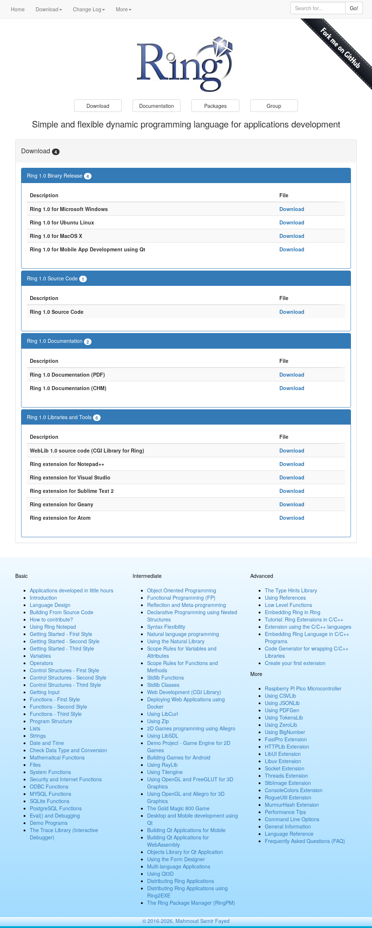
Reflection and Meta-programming (186, 604)
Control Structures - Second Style (68, 677)
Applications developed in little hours (71, 590)
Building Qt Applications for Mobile (186, 830)
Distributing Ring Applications (180, 880)
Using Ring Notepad (53, 626)
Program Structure (51, 721)
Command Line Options (292, 819)
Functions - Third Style (56, 713)
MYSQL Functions (50, 793)
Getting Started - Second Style (65, 641)
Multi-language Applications (178, 866)
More (122, 9)
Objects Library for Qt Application (185, 851)
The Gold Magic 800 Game (178, 808)
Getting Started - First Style (61, 633)
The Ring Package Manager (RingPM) (191, 902)
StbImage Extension (288, 782)
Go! (354, 8)
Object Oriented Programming (181, 590)
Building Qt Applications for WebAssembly (178, 841)
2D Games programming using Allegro (191, 728)
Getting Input (45, 692)
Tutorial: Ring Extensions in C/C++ (304, 619)
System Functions (50, 771)
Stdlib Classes (163, 684)
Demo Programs (49, 822)
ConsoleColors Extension (294, 790)
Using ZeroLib (281, 724)
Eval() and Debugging (55, 815)
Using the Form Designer (176, 859)
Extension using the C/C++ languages (308, 626)
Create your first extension (295, 662)
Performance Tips (285, 811)
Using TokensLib (284, 717)
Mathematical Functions (57, 757)
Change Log (87, 9)
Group (274, 105)
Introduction (43, 597)
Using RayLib (162, 764)
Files (35, 764)
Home (18, 9)
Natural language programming (183, 633)
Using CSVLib (280, 695)
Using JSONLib (282, 702)
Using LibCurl (162, 713)
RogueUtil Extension (288, 797)
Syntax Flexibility (166, 626)
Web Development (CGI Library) (184, 692)
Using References (285, 597)
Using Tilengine (165, 771)
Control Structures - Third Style (65, 684)
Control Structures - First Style (64, 670)
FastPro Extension (286, 739)
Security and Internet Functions (66, 779)
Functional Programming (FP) (181, 597)
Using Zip (158, 721)
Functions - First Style (55, 699)
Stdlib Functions (165, 677)
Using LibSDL (162, 735)
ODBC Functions (49, 786)
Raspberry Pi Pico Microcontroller (303, 688)
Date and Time (47, 742)
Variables (40, 655)
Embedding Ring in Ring (292, 612)
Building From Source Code (61, 612)
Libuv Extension (283, 761)
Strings (38, 735)
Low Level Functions (288, 604)
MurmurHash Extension (292, 804)
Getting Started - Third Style (62, 648)
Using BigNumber (285, 731)
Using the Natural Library (176, 641)
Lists (35, 728)
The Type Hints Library (291, 590)
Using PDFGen (282, 710)
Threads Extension (286, 775)
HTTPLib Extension (287, 746)
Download (47, 9)
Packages (215, 105)
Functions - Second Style (58, 706)
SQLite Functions (49, 801)
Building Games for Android (178, 757)
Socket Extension (284, 768)
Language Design (50, 604)
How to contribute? (51, 619)
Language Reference (289, 833)
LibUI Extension (283, 753)
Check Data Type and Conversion (68, 750)
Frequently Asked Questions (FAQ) (305, 840)
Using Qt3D (160, 873)
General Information (288, 826)
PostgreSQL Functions (56, 808)
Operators (41, 662)
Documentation (156, 105)
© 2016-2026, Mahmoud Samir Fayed (186, 920)
